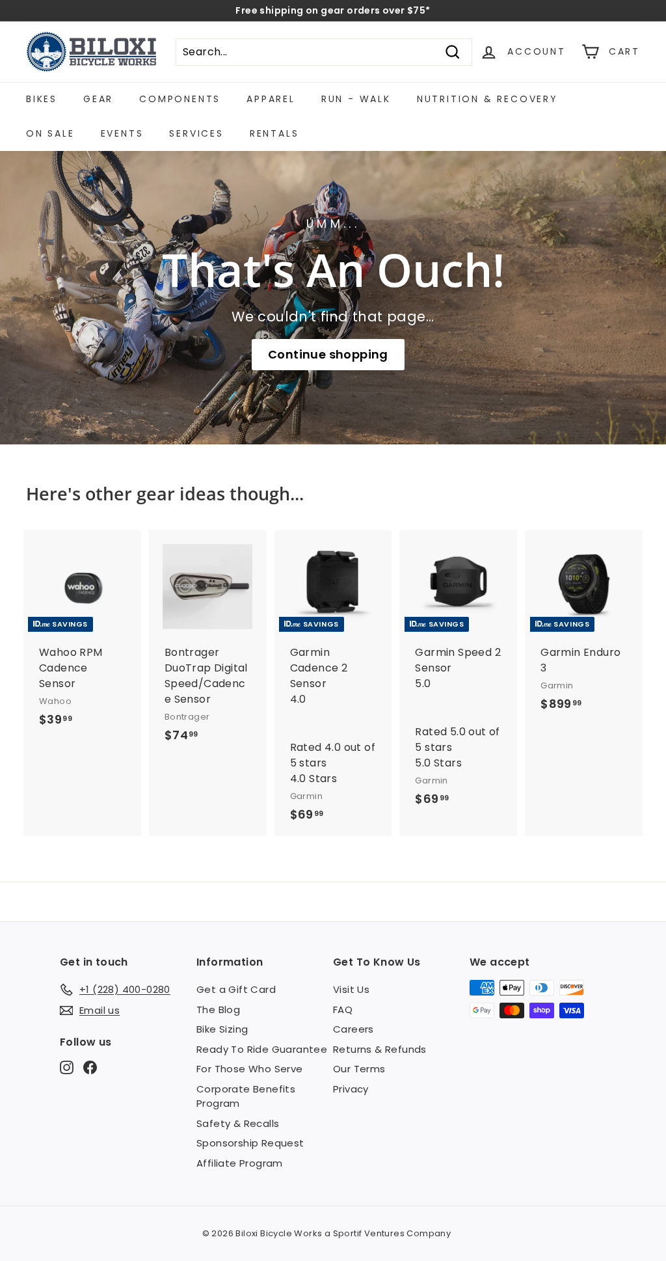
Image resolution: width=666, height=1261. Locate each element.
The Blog (218, 1009)
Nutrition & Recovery (487, 98)
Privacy (351, 1089)
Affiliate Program (239, 1163)
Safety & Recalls (237, 1123)
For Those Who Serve (249, 1069)
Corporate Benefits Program (245, 1096)
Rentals (274, 133)
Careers (353, 1029)
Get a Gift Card (236, 989)
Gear (98, 98)
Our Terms (359, 1069)
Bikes (41, 98)
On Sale (50, 133)
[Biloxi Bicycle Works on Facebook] (90, 1067)
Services (196, 133)
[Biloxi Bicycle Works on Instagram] (66, 1067)
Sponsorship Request (250, 1143)
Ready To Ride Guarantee (261, 1049)
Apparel (270, 98)
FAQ (343, 1009)
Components (179, 98)
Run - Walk (356, 98)
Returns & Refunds (380, 1049)
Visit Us (351, 989)
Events (122, 133)
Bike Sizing (222, 1029)
